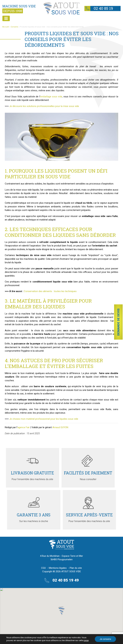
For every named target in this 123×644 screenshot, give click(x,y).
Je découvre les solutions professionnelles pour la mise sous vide (44, 106)
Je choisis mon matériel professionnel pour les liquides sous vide (43, 418)
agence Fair (23, 427)
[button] (61, 610)
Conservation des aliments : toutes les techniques (50, 291)
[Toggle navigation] (6, 18)
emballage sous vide (51, 96)
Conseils (14, 27)
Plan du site (76, 568)
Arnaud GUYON (60, 427)
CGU (43, 568)
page (86, 640)
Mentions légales (58, 568)
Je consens (105, 639)
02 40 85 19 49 (98, 8)
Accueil (5, 27)
